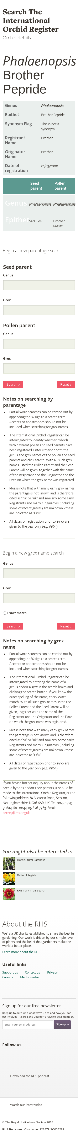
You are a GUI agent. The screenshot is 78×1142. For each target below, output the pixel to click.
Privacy (52, 972)
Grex (7, 300)
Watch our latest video (26, 1105)
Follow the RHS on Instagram (52, 1054)
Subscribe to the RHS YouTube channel (24, 1054)
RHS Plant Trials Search (31, 890)
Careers (7, 977)
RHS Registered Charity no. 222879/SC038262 (33, 1129)
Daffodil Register (27, 875)
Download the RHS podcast (29, 1076)
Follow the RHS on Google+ (43, 1054)
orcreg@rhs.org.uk (16, 813)
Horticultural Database (31, 860)
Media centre (29, 977)
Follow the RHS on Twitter (15, 1054)
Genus (8, 275)
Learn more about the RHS (21, 952)
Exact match (17, 613)
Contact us (32, 972)
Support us (10, 972)
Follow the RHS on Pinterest (33, 1054)
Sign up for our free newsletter (31, 1006)
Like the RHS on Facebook (6, 1054)
